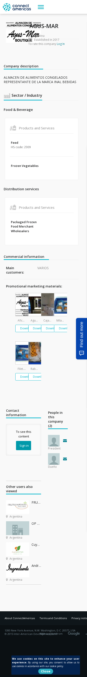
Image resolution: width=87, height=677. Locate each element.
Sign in (24, 445)
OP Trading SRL (36, 523)
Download (27, 328)
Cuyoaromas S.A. (36, 544)
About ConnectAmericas (20, 618)
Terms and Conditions (53, 618)
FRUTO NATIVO (36, 502)
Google (74, 632)
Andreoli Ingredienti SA (36, 565)
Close (45, 671)
